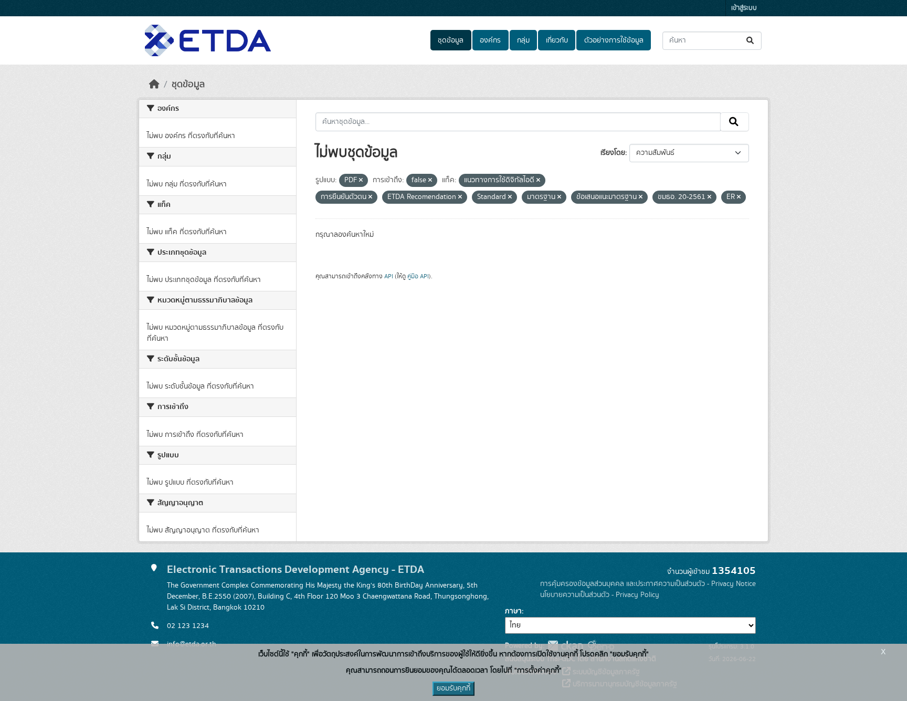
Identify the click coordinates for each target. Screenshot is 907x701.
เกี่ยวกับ (557, 40)
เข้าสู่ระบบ (744, 8)
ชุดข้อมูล (450, 40)
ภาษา (513, 611)
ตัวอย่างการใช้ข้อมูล (614, 40)
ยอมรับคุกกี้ (453, 688)
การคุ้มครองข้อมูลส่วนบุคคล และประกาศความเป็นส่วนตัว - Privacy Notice (648, 584)
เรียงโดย (612, 153)
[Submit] (751, 41)
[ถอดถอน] (361, 180)
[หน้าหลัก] (154, 84)
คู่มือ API (418, 276)
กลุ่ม (523, 40)
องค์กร (490, 40)
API (388, 276)
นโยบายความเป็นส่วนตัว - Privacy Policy (599, 595)
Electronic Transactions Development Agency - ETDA (295, 569)
